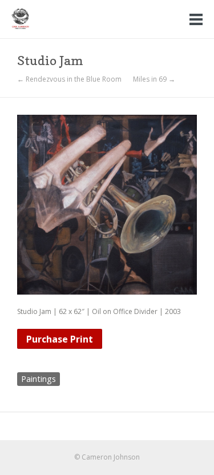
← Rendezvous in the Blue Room (69, 79)
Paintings (38, 378)
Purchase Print (59, 339)
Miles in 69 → (154, 79)
